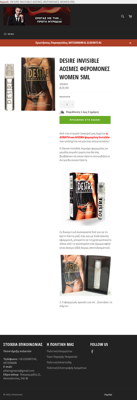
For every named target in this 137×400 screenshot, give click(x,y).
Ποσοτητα (64, 96)
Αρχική (4, 2)
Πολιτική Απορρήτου (59, 351)
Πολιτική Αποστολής (59, 362)
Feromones (17, 394)
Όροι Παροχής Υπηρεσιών (62, 357)
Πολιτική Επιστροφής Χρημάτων (67, 368)
